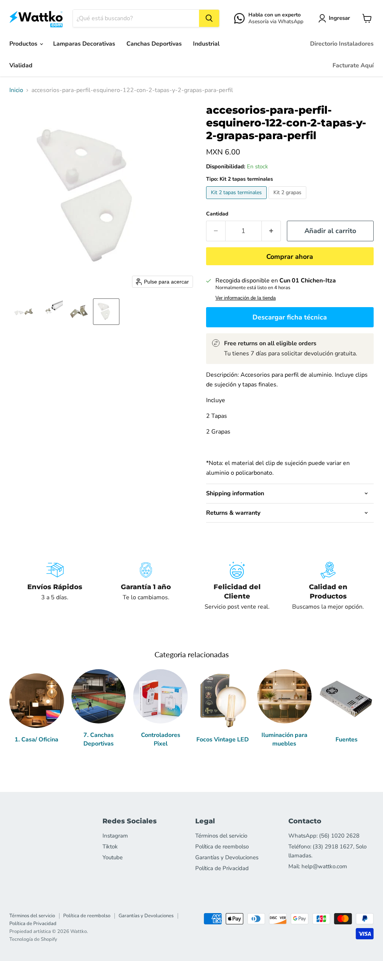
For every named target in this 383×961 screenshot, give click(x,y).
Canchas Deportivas (154, 44)
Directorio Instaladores (342, 44)
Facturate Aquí (353, 65)
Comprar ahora (289, 256)
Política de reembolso (222, 846)
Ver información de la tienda (245, 298)
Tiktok (110, 846)
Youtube (112, 857)
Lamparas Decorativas (84, 44)
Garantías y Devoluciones (226, 857)
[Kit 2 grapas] (288, 201)
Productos (24, 44)
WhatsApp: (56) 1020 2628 (323, 835)
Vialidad (21, 65)
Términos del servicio (221, 835)
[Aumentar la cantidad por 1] (271, 231)
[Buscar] (209, 18)
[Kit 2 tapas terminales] (237, 201)
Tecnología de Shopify (33, 939)
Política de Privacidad (222, 868)
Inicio (16, 90)
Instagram (115, 835)
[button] (335, 18)
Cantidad (217, 214)
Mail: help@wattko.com (317, 866)
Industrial (206, 44)
